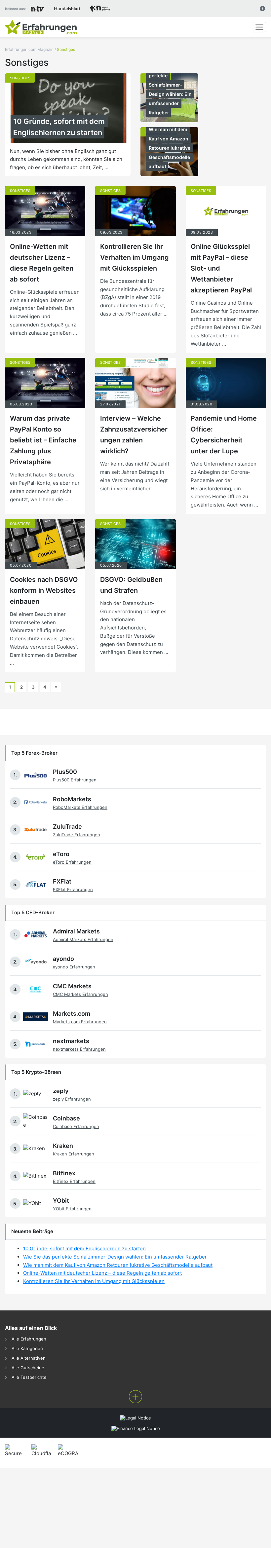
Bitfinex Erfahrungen (74, 1181)
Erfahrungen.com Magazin (29, 49)
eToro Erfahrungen (72, 862)
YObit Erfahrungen (72, 1208)
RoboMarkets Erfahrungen (80, 807)
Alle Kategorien (27, 1348)
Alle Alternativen (29, 1358)
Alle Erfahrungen (29, 1338)
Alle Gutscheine (28, 1367)
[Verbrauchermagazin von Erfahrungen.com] (41, 27)
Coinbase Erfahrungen (76, 1126)
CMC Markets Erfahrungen (80, 994)
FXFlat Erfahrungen (73, 889)
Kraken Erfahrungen (73, 1153)
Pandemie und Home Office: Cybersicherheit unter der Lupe (224, 434)
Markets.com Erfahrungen (80, 1021)
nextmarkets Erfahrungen (79, 1049)
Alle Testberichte (29, 1377)
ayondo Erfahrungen (74, 966)
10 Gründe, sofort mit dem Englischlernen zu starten (59, 127)
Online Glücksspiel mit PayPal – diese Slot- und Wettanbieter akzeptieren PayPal (221, 268)
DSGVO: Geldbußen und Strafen (131, 585)
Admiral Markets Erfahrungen (83, 939)
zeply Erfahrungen (72, 1099)
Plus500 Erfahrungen (75, 779)
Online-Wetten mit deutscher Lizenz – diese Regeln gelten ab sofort (41, 263)
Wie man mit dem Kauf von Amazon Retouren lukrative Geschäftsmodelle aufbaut (170, 148)
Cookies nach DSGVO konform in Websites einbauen (44, 590)
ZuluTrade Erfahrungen (76, 834)
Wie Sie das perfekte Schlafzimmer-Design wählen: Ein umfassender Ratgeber (171, 89)
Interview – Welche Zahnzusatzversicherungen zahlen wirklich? (134, 434)
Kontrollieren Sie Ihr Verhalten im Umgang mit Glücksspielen (134, 257)
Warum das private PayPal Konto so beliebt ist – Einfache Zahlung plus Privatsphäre (43, 440)
